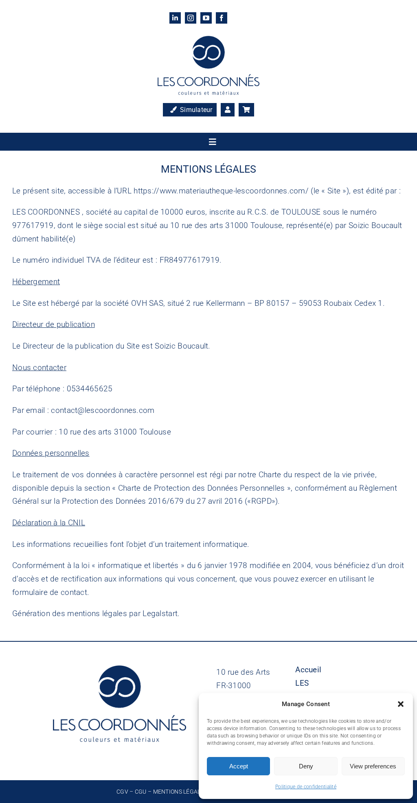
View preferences (373, 766)
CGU (141, 791)
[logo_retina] (208, 39)
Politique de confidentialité (305, 787)
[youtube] (206, 18)
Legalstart (160, 613)
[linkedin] (175, 18)
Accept (238, 766)
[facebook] (221, 18)
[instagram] (190, 18)
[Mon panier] (246, 110)
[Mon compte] (228, 110)
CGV (122, 791)
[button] (401, 704)
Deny (306, 766)
